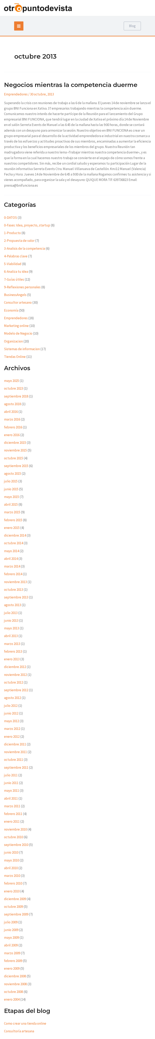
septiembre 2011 (16, 767)
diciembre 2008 (15, 976)
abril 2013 (11, 636)
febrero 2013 (13, 651)
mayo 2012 (11, 721)
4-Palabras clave (15, 256)
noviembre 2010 (15, 829)
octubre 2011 (13, 759)
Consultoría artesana (19, 1031)
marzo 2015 (12, 512)
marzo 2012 (12, 728)
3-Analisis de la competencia (24, 248)
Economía (11, 310)
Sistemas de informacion (22, 349)
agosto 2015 (12, 473)
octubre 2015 (13, 458)
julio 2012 (11, 705)
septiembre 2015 (16, 466)
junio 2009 (11, 930)
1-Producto (12, 233)
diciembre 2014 (15, 535)
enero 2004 (12, 999)
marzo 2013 (12, 644)
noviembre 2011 (15, 752)
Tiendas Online (15, 356)
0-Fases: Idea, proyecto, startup (27, 225)
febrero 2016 (13, 427)
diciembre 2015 (15, 442)
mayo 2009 (11, 937)
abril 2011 (11, 798)
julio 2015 (11, 481)
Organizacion (13, 341)
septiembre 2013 (16, 597)
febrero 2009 (13, 961)
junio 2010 (11, 852)
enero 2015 (12, 527)
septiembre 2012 (16, 690)
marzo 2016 (12, 419)
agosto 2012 (12, 697)
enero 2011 (12, 821)
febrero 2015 (13, 520)
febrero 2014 (13, 574)
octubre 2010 (13, 837)
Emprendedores (16, 94)
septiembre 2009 (16, 914)
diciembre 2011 (15, 744)
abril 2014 (11, 558)
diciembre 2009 (15, 899)
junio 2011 (11, 783)
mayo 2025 (11, 380)
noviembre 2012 (15, 674)
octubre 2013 (13, 589)
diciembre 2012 (15, 667)
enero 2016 (12, 435)
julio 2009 (11, 922)
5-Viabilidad (12, 264)
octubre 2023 (13, 388)
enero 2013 (12, 659)
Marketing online (16, 325)
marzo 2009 (12, 953)
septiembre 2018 (16, 396)
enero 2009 (12, 968)
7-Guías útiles (14, 279)
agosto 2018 (12, 404)
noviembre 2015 (15, 450)
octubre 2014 (13, 543)
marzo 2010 (12, 875)
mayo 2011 (11, 790)
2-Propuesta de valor (19, 240)
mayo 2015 (11, 497)
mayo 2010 (11, 860)
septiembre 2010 (16, 844)
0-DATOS (10, 217)
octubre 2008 (13, 991)
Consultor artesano (18, 302)
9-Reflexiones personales (22, 287)
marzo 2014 (12, 566)
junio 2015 (11, 489)
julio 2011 (11, 775)
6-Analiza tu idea (16, 271)
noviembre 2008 (15, 984)
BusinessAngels (15, 295)
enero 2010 (12, 891)
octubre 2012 (13, 682)
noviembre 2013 (15, 582)
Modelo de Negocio (18, 333)
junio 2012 (11, 713)
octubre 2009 (13, 906)
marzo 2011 (12, 806)
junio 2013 (11, 620)
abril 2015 (11, 504)
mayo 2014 (11, 551)
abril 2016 (11, 411)
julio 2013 (11, 613)
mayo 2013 (11, 628)
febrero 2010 (13, 883)
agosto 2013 (12, 605)
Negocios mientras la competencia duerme (70, 85)
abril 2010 (11, 868)
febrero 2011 (13, 814)
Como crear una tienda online (25, 1023)
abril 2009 (11, 945)
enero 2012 (12, 736)
